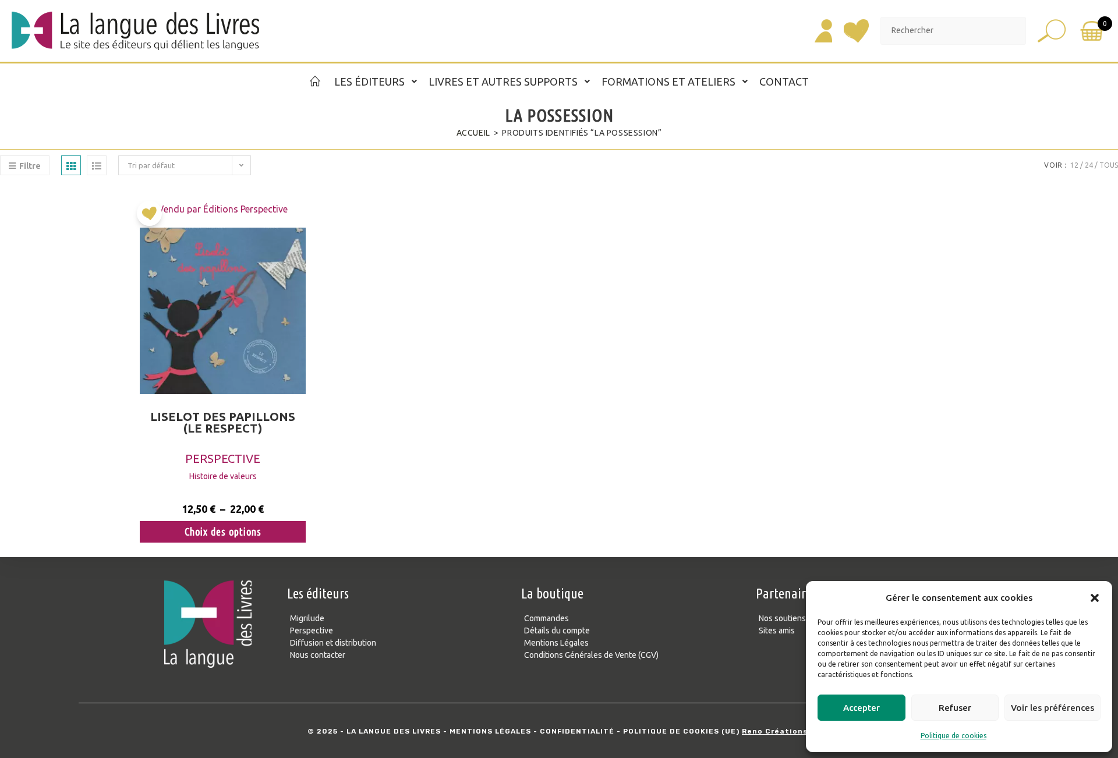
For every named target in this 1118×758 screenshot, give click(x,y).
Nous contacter (317, 655)
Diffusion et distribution (333, 642)
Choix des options (223, 531)
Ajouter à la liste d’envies (152, 218)
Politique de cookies (953, 735)
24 (1089, 165)
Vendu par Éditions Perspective (223, 209)
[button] (1095, 598)
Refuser (955, 708)
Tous (1108, 165)
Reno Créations (775, 731)
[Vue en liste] (97, 165)
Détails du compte (557, 630)
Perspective (222, 458)
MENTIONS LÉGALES (490, 731)
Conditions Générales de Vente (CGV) (591, 655)
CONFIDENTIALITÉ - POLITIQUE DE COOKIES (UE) (640, 731)
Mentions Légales (556, 642)
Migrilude (307, 618)
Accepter (861, 708)
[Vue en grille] (71, 165)
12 (1074, 165)
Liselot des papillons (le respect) (222, 422)
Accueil (473, 132)
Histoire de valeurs (223, 476)
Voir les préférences (1052, 708)
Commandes (546, 618)
